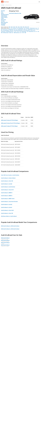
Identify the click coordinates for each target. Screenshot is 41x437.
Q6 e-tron (25, 29)
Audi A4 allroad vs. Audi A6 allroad (8, 186)
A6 (24, 28)
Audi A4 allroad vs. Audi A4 (6, 207)
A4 (11, 28)
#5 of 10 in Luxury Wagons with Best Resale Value (10, 99)
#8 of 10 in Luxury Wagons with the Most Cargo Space (11, 104)
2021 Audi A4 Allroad (5, 245)
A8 (1, 29)
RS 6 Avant (12, 30)
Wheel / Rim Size (4, 22)
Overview (3, 10)
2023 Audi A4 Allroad (5, 240)
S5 (20, 31)
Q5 (16, 29)
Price (2, 12)
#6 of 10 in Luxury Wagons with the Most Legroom (10, 101)
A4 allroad (14, 28)
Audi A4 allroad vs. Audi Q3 (6, 204)
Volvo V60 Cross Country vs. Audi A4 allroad (10, 175)
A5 (17, 28)
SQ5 (2, 32)
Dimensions (3, 19)
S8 (38, 31)
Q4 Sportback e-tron (12, 29)
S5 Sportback (23, 31)
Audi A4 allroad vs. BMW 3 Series (7, 198)
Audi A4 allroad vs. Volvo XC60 (7, 210)
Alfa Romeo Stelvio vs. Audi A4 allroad (9, 216)
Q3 (3, 29)
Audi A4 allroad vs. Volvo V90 (7, 213)
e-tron (15, 31)
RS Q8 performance (9, 31)
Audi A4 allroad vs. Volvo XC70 (7, 189)
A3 (9, 28)
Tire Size (3, 21)
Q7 (36, 29)
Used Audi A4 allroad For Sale (15, 13)
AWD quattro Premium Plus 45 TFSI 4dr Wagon (10, 123)
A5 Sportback (20, 28)
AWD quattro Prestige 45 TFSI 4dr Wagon (9, 126)
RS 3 (2, 30)
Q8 (37, 29)
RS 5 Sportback (6, 30)
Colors (2, 18)
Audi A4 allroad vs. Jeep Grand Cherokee (9, 201)
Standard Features (5, 14)
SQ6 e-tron (11, 32)
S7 (36, 31)
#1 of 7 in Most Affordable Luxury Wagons (9, 96)
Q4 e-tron (6, 29)
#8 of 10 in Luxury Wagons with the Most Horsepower (11, 106)
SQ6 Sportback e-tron (18, 32)
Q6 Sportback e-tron (31, 29)
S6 (27, 31)
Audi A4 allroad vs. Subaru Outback (8, 178)
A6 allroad (27, 28)
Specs (2, 13)
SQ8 (25, 32)
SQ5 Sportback (6, 32)
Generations (3, 23)
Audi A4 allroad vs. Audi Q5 (6, 183)
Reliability (3, 24)
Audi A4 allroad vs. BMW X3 (6, 192)
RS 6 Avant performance (18, 30)
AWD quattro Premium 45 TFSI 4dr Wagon (9, 120)
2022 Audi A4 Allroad (5, 242)
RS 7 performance (26, 30)
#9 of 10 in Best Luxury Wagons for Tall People (10, 108)
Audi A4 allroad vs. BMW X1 (6, 195)
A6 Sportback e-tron (33, 28)
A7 (38, 28)
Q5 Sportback (20, 29)
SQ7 (23, 32)
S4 (18, 31)
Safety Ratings (4, 15)
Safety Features (4, 17)
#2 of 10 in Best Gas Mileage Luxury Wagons (9, 97)
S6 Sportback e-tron (32, 31)
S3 (17, 31)
